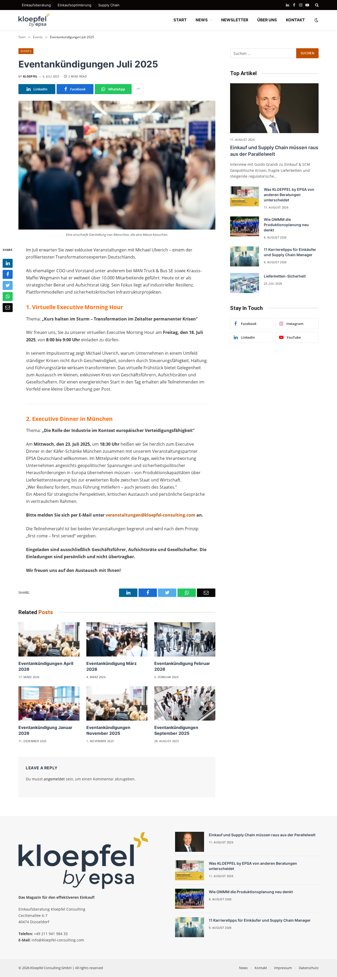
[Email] (8, 307)
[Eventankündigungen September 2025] (184, 703)
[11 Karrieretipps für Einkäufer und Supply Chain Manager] (244, 256)
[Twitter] (8, 285)
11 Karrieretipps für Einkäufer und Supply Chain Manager (290, 252)
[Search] (316, 5)
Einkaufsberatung (36, 5)
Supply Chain (109, 5)
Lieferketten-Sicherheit (285, 276)
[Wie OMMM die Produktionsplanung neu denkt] (244, 226)
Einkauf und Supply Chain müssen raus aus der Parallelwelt (274, 151)
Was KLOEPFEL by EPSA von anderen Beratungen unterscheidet (289, 194)
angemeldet (54, 778)
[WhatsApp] (8, 296)
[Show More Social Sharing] (138, 89)
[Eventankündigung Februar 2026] (184, 639)
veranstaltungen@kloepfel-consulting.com (150, 515)
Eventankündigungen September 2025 (176, 730)
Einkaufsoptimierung (74, 5)
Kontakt (261, 967)
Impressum (283, 967)
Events (26, 51)
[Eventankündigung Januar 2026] (49, 703)
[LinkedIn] (8, 263)
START (180, 19)
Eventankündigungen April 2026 (45, 666)
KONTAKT (295, 19)
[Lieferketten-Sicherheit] (244, 283)
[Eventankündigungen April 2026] (49, 639)
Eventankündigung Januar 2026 (45, 730)
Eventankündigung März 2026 (111, 666)
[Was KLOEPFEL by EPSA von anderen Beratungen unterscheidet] (244, 196)
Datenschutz (309, 967)
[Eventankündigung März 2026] (116, 639)
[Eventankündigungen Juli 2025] (116, 165)
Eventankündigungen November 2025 (108, 730)
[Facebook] (8, 274)
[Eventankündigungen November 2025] (116, 703)
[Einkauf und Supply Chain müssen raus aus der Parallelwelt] (274, 108)
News (243, 967)
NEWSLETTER (234, 19)
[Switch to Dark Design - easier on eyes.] (316, 20)
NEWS (202, 19)
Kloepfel (30, 76)
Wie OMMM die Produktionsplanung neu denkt (286, 224)
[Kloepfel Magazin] (34, 20)
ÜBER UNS (267, 19)
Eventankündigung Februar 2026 (182, 666)
